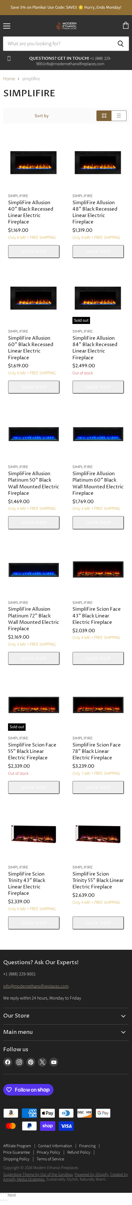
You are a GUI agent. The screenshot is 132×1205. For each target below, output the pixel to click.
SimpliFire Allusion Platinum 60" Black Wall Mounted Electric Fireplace (98, 483)
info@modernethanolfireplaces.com (36, 986)
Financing (87, 1146)
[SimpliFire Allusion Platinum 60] (98, 433)
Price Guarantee (16, 1152)
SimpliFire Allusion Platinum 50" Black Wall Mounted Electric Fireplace (33, 483)
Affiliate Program (17, 1146)
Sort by (42, 115)
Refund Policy (78, 1152)
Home (9, 79)
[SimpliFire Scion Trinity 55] (98, 834)
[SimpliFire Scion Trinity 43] (34, 834)
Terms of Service (50, 1159)
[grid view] (103, 115)
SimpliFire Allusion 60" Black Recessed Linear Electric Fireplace (30, 348)
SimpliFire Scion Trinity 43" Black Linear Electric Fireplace (26, 884)
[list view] (119, 115)
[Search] (120, 43)
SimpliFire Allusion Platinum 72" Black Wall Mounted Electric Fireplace (33, 619)
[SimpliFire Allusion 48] (98, 162)
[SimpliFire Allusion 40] (34, 162)
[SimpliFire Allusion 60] (34, 298)
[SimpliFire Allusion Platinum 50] (34, 433)
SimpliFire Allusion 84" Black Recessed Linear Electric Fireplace (94, 348)
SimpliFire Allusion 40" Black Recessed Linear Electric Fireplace (30, 212)
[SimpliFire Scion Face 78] (98, 705)
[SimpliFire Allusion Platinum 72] (34, 569)
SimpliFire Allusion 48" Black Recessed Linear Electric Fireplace (94, 212)
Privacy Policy (48, 1152)
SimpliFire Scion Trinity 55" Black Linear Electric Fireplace (98, 880)
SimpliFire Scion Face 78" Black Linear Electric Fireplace (96, 751)
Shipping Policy (16, 1159)
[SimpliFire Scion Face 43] (98, 569)
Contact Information (55, 1146)
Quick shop (33, 251)
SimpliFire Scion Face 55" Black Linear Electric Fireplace (32, 751)
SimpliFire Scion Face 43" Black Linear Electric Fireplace (96, 615)
